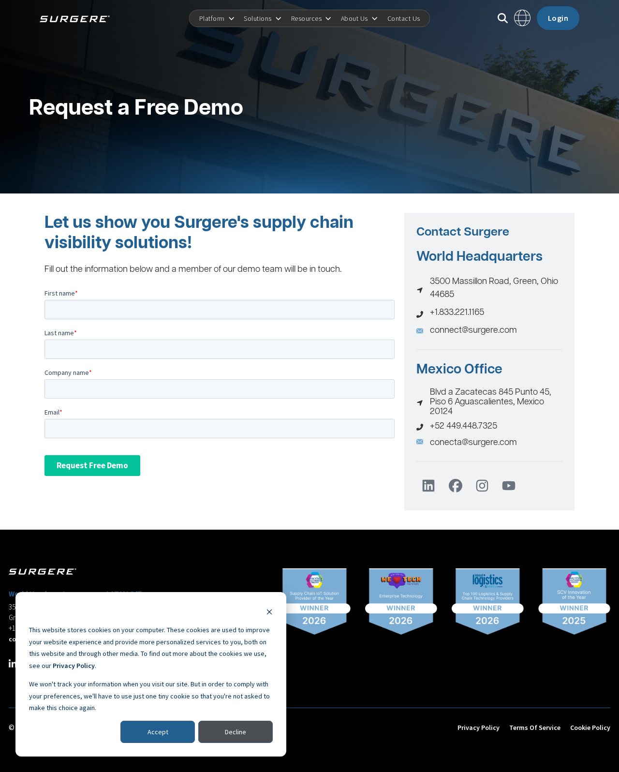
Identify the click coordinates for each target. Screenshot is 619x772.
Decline (235, 731)
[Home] (78, 18)
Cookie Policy (590, 727)
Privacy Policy (74, 665)
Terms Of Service (534, 727)
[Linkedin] (428, 486)
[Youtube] (509, 486)
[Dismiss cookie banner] (269, 612)
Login (558, 18)
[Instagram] (482, 486)
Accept (157, 731)
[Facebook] (455, 486)
